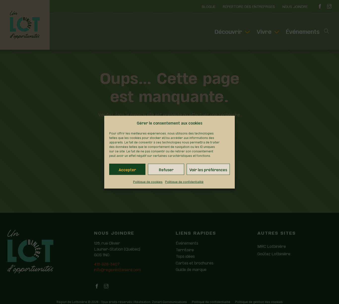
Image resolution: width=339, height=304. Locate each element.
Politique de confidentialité (184, 181)
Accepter (127, 169)
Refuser (166, 169)
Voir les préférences (208, 169)
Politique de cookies (148, 181)
